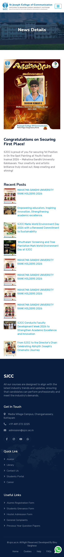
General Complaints (17, 520)
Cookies (28, 551)
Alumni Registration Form (20, 503)
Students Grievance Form (20, 508)
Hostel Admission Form (19, 514)
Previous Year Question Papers (23, 526)
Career (10, 482)
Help (39, 551)
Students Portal (15, 476)
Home (15, 551)
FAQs (48, 551)
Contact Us (13, 470)
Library (10, 465)
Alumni (10, 459)
